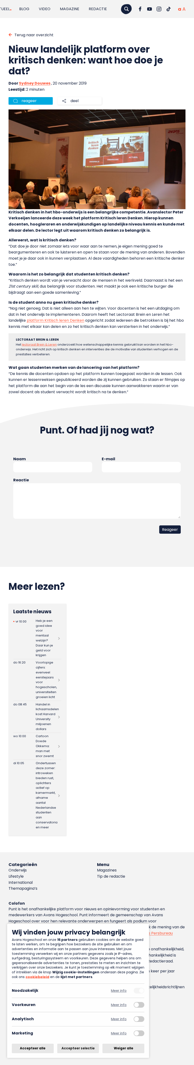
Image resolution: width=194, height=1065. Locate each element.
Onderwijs (18, 870)
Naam (19, 459)
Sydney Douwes (34, 83)
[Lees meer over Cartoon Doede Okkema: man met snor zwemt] (37, 746)
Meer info (119, 990)
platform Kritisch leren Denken (55, 320)
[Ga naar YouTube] (149, 9)
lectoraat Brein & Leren (39, 344)
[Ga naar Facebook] (140, 9)
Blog (24, 9)
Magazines (107, 870)
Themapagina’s (23, 888)
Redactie (98, 9)
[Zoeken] (126, 9)
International (21, 882)
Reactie (21, 480)
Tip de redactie (111, 876)
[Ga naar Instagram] (159, 9)
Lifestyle (16, 876)
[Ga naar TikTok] (168, 9)
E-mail (108, 459)
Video (44, 9)
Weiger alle (123, 1048)
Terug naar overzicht (33, 35)
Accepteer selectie (78, 1048)
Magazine (69, 9)
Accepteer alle (32, 1048)
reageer (29, 101)
